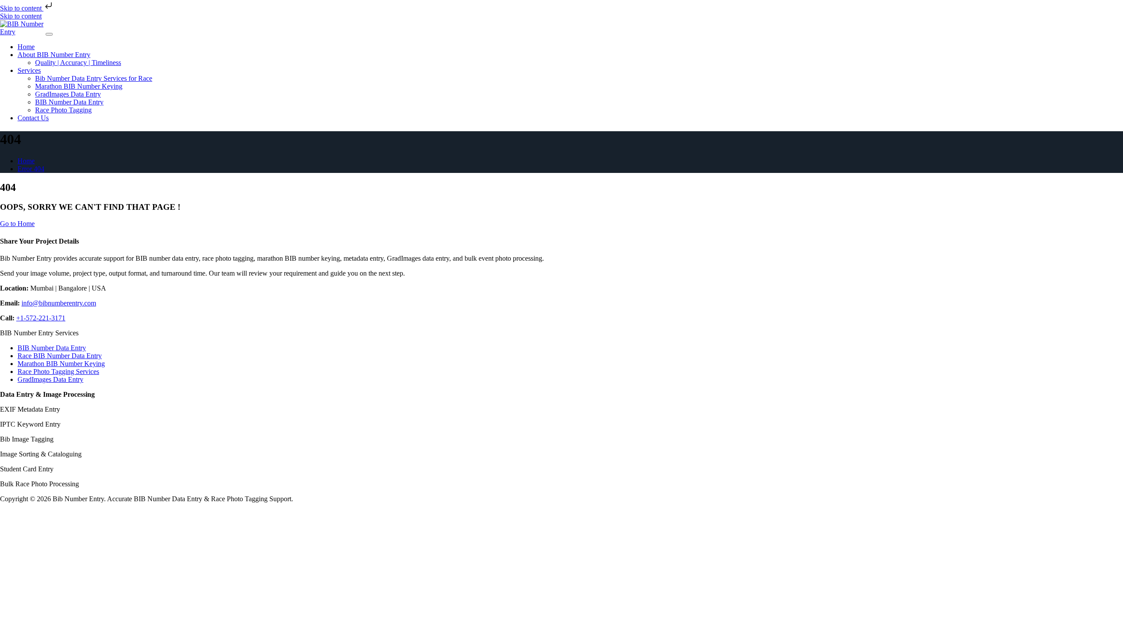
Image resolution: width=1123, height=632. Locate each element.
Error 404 (31, 168)
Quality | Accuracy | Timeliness (78, 62)
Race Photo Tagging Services (58, 371)
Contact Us (33, 118)
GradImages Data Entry (68, 94)
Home (26, 46)
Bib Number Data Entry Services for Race (93, 78)
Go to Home (17, 223)
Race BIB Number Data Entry (60, 355)
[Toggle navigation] (49, 34)
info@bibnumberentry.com (58, 303)
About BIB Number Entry (54, 54)
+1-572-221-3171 (40, 318)
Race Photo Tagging (63, 110)
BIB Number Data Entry (69, 102)
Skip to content (21, 8)
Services (29, 70)
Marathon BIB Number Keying (78, 86)
